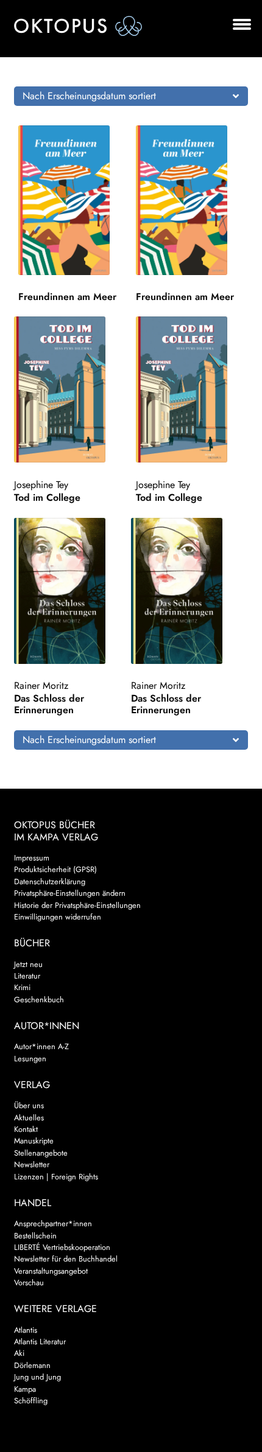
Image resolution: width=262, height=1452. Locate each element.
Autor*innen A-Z (41, 1046)
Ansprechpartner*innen (53, 1223)
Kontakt (26, 1129)
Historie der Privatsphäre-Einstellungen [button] (77, 905)
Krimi (22, 987)
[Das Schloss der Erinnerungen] (70, 591)
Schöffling (31, 1400)
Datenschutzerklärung (49, 881)
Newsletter (31, 1164)
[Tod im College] (70, 389)
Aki (19, 1353)
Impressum (31, 858)
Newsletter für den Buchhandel (66, 1259)
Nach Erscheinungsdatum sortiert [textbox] (89, 96)
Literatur (27, 976)
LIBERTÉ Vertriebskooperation (62, 1247)
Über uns (29, 1105)
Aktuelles (29, 1117)
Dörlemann (32, 1365)
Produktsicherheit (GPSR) (55, 869)
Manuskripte (34, 1141)
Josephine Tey (41, 485)
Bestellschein (35, 1235)
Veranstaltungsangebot (51, 1271)
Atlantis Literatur (40, 1341)
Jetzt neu (28, 964)
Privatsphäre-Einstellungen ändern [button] (70, 893)
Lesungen (30, 1058)
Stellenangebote (41, 1153)
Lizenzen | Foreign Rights (56, 1176)
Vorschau (29, 1282)
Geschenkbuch (39, 999)
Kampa (25, 1389)
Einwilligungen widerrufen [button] (57, 917)
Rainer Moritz (41, 686)
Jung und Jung (37, 1377)
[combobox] (131, 96)
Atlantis (25, 1330)
